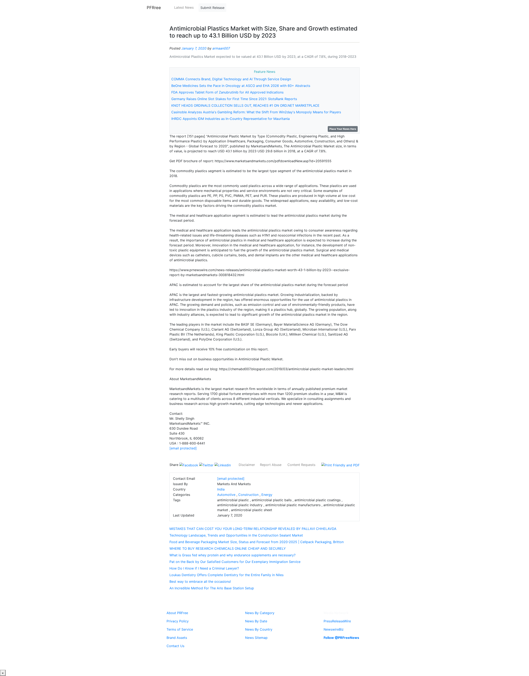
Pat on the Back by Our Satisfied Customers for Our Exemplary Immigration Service (234, 562)
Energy (266, 495)
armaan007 (221, 48)
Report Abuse (270, 465)
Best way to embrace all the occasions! (200, 581)
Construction (248, 495)
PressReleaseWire (337, 621)
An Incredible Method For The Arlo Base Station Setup (211, 588)
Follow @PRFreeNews (341, 638)
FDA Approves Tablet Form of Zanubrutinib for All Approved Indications (227, 92)
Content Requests (301, 465)
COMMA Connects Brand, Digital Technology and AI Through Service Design (231, 79)
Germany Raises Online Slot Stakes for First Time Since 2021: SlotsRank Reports (234, 99)
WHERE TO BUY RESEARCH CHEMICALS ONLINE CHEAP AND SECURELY (227, 548)
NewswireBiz (334, 629)
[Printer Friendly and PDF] (340, 465)
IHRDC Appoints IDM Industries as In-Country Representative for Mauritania (230, 119)
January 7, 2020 (193, 48)
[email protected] (183, 448)
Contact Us (175, 646)
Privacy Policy (178, 621)
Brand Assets (177, 638)
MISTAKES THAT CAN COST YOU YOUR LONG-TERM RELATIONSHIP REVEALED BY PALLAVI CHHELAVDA (252, 529)
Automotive (226, 495)
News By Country (258, 629)
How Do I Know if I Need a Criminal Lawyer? (204, 568)
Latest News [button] (184, 7)
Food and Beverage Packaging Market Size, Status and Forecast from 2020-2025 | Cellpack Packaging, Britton (256, 542)
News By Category (259, 613)
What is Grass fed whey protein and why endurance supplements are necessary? (232, 555)
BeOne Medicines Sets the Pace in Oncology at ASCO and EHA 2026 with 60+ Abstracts (240, 86)
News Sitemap (256, 638)
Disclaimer (247, 465)
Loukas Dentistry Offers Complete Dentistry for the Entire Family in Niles (226, 575)
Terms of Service (180, 629)
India (221, 489)
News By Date (256, 621)
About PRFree (177, 613)
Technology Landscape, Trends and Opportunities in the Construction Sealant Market (236, 535)
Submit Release (212, 8)
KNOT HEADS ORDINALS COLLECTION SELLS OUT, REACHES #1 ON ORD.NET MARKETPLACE (245, 105)
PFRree (154, 7)
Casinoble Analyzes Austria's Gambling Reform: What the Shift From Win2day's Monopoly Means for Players (256, 112)
